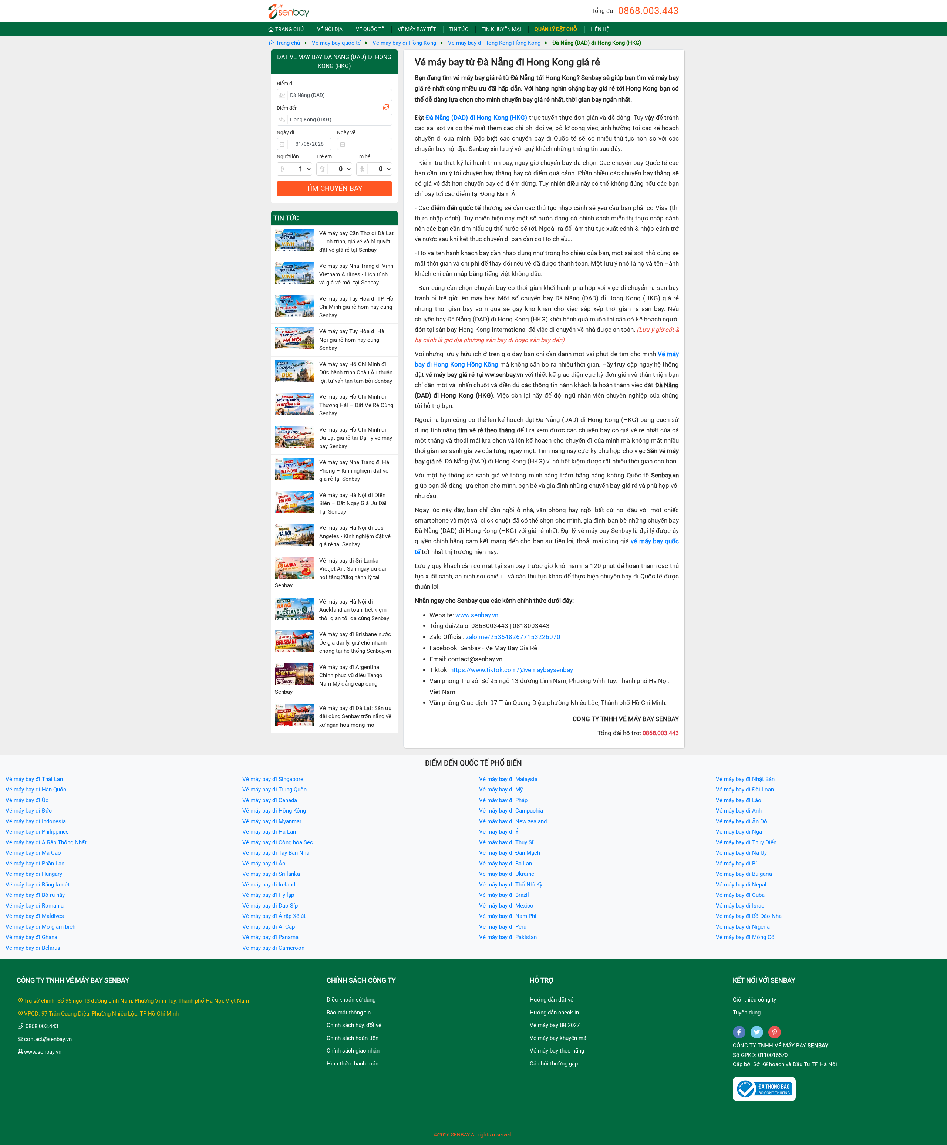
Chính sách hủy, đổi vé (354, 1025)
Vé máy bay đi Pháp (503, 800)
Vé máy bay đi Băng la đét (38, 884)
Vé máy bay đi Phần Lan (35, 863)
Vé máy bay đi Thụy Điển (746, 842)
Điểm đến (287, 108)
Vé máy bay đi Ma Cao (33, 853)
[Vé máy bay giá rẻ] (288, 9)
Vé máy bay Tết (417, 29)
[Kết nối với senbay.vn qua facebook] (739, 1032)
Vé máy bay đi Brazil (504, 895)
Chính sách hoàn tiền (352, 1038)
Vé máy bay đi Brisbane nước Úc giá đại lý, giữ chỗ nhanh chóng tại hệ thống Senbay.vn (355, 642)
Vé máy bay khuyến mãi (559, 1038)
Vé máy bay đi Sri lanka (271, 874)
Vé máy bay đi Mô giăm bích (40, 926)
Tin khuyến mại (501, 29)
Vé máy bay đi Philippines (37, 831)
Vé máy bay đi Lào (738, 800)
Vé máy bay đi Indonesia (36, 821)
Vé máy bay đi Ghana (31, 937)
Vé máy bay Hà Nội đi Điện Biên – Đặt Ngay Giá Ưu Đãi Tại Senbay (353, 503)
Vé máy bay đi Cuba (740, 895)
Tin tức (458, 29)
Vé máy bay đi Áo (264, 863)
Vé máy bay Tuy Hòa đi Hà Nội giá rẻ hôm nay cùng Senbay (351, 339)
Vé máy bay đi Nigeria (743, 926)
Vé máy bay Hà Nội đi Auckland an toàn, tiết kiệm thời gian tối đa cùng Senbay (354, 610)
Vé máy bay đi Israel (741, 905)
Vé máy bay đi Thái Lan (34, 779)
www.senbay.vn (476, 615)
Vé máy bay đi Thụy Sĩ (506, 842)
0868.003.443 (648, 10)
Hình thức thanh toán (352, 1063)
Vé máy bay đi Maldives (35, 916)
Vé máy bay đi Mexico (506, 905)
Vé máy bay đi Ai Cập (268, 926)
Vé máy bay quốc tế (336, 43)
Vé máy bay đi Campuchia (511, 810)
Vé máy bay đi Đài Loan (745, 789)
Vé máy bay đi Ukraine (506, 874)
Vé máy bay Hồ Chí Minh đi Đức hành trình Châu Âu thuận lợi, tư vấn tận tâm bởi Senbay (355, 372)
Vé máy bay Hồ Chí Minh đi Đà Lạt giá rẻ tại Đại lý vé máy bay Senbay (355, 438)
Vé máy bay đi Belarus (33, 948)
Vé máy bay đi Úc (27, 800)
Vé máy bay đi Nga (739, 831)
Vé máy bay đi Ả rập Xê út (274, 916)
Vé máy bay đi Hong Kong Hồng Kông (494, 43)
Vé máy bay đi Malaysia (508, 779)
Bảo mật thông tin (349, 1012)
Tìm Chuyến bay (334, 188)
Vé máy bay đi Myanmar (271, 821)
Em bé (363, 156)
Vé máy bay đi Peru (502, 926)
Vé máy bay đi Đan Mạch (509, 853)
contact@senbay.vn (48, 1039)
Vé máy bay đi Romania (35, 905)
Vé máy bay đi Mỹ (501, 789)
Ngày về (346, 132)
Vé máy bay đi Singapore (272, 779)
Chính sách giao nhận (353, 1050)
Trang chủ (289, 29)
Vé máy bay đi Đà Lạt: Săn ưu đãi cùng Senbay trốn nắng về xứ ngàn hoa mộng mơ (355, 716)
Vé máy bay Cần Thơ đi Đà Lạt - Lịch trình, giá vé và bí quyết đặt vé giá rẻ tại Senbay (356, 241)
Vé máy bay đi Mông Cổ (745, 937)
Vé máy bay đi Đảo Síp (270, 905)
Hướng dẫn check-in (554, 1012)
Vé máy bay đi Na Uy (741, 853)
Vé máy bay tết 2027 (555, 1025)
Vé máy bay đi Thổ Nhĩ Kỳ (510, 884)
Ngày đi (285, 132)
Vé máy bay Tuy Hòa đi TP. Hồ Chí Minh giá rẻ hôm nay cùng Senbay (356, 307)
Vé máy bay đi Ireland (268, 884)
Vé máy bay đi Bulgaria (744, 874)
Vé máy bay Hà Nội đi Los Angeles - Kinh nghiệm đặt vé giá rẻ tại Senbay (355, 536)
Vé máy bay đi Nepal (741, 884)
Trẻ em (324, 156)
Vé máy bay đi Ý (499, 831)
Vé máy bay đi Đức (29, 810)
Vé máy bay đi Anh (739, 810)
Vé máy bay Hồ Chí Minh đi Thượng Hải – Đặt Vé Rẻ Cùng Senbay (356, 405)
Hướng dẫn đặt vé (551, 999)
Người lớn (288, 156)
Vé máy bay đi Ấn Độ (741, 821)
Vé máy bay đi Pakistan (508, 937)
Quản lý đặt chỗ (556, 29)
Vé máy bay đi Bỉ (736, 863)
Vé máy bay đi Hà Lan (269, 831)
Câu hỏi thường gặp (554, 1063)
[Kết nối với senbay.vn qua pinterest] (774, 1032)
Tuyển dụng (747, 1012)
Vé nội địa (330, 29)
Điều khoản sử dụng (351, 999)
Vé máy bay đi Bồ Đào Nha (749, 916)
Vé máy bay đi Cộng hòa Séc (277, 842)
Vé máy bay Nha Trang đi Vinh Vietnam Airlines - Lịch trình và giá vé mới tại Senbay (356, 274)
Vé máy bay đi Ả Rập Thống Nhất (46, 842)
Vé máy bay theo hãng (557, 1050)
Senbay (818, 1045)
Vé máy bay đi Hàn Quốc (36, 789)
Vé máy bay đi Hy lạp (268, 895)
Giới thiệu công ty (754, 999)
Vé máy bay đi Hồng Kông (404, 43)
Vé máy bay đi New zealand (513, 821)
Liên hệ (599, 29)
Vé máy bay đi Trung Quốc (274, 789)
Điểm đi (285, 84)
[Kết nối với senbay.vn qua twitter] (757, 1032)
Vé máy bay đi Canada (269, 800)
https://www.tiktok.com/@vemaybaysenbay (511, 669)
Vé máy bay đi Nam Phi (507, 916)
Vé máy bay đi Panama (270, 937)
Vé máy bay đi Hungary (34, 874)
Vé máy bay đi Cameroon (273, 948)
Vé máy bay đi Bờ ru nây (35, 895)
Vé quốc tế (370, 29)
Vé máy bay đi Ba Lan (505, 863)
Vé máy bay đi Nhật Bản (745, 779)
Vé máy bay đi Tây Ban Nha (275, 853)
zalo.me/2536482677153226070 (513, 637)
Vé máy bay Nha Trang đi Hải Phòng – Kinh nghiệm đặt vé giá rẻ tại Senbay (355, 470)
